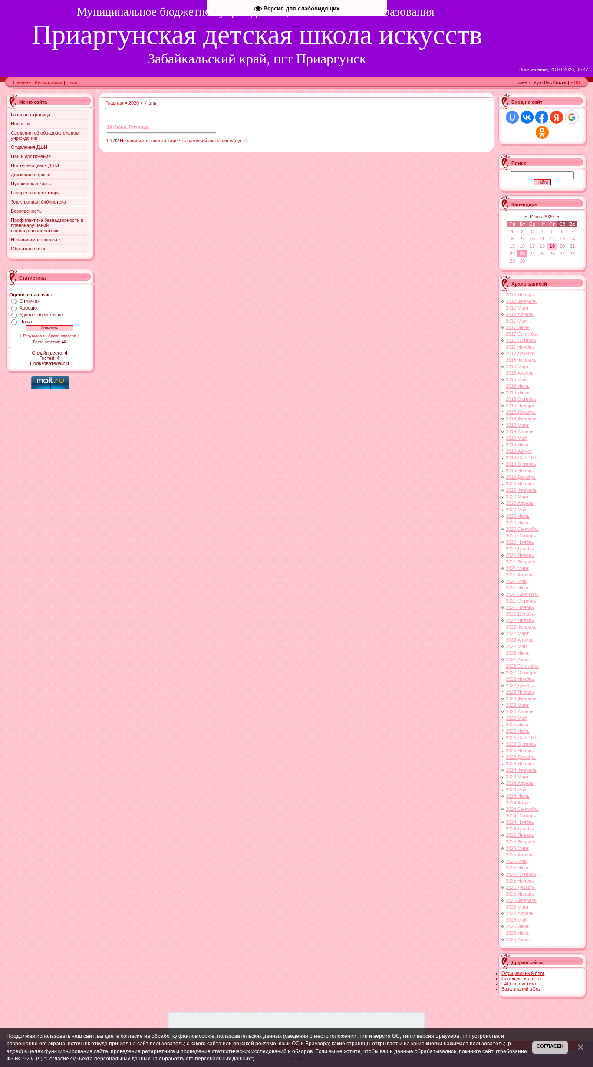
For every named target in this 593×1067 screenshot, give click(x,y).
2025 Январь (520, 835)
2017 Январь (520, 294)
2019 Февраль (521, 418)
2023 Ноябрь (520, 750)
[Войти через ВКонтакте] (527, 117)
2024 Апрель (520, 783)
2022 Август (519, 659)
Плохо (26, 321)
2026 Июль (518, 932)
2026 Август (519, 939)
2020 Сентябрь (522, 529)
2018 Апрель (520, 372)
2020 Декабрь (521, 548)
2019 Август (519, 451)
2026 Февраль (521, 900)
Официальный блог (522, 973)
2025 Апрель (520, 854)
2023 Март (517, 705)
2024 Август (519, 802)
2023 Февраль (521, 698)
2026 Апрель (520, 913)
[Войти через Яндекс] (556, 117)
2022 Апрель (520, 639)
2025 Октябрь (521, 874)
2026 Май (516, 919)
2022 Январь (520, 620)
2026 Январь (520, 893)
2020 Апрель (520, 503)
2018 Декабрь (521, 412)
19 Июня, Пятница (128, 127)
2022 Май (516, 646)
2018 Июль (518, 392)
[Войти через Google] (572, 117)
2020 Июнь (518, 516)
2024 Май (516, 789)
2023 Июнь (518, 724)
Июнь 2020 (542, 216)
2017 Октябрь (521, 340)
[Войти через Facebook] (541, 117)
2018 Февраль (521, 359)
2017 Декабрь (521, 353)
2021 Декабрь (521, 613)
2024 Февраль (521, 770)
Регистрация (49, 82)
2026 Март (517, 906)
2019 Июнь (518, 444)
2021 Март (517, 568)
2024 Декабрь (521, 828)
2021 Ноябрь (520, 607)
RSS (575, 82)
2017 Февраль (521, 301)
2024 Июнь (518, 796)
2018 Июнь (518, 386)
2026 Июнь (518, 926)
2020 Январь (520, 483)
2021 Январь (520, 555)
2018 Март (517, 366)
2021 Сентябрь (522, 594)
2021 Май (516, 581)
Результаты (33, 336)
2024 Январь (520, 763)
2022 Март (517, 633)
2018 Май (516, 379)
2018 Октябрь (521, 399)
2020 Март (517, 496)
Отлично (29, 300)
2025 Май (516, 861)
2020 (133, 102)
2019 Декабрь (521, 477)
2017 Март (517, 307)
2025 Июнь (518, 867)
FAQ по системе (519, 983)
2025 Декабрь (521, 887)
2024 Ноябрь (520, 822)
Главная (22, 82)
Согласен (550, 1046)
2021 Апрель (520, 574)
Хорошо (28, 307)
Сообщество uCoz (521, 978)
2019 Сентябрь (522, 457)
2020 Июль (518, 522)
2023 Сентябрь (522, 737)
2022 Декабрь (521, 685)
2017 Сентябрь (522, 333)
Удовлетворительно (41, 314)
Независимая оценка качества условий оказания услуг (181, 140)
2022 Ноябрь (520, 679)
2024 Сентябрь (522, 809)
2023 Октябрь (521, 744)
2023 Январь (520, 692)
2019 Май (516, 438)
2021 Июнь (518, 587)
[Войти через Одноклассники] (542, 132)
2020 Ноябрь (520, 542)
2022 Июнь (518, 652)
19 (552, 246)
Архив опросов (62, 336)
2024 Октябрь (521, 815)
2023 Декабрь (521, 757)
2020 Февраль (521, 490)
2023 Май (516, 718)
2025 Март (517, 848)
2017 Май (516, 320)
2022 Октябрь (521, 672)
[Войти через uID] (512, 117)
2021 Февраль (521, 561)
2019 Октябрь (521, 464)
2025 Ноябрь (520, 880)
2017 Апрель (520, 314)
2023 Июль (518, 731)
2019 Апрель (520, 431)
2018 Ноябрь (520, 405)
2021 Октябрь (521, 600)
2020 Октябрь (521, 535)
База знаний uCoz (521, 988)
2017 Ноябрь (520, 346)
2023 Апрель (520, 711)
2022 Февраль (521, 626)
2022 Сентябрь (522, 666)
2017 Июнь (518, 327)
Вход (71, 82)
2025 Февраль (521, 841)
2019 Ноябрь (520, 470)
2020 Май (516, 509)
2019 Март (517, 425)
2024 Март (517, 776)
